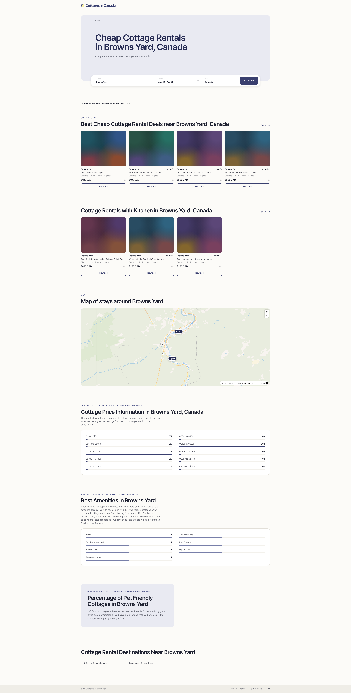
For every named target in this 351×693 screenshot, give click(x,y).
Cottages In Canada (101, 5)
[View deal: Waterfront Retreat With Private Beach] (151, 148)
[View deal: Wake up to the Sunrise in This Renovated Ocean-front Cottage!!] (247, 148)
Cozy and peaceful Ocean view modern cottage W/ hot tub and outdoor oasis (212, 172)
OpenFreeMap (226, 383)
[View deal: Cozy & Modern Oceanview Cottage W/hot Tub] (103, 235)
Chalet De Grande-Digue (92, 172)
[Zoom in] (267, 312)
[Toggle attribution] (267, 383)
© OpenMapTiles (238, 383)
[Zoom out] (267, 316)
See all (265, 125)
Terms (242, 689)
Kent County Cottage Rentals (94, 663)
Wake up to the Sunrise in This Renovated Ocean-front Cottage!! (254, 172)
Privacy (234, 689)
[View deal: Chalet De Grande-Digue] (103, 148)
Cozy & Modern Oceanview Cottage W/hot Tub (102, 259)
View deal (103, 186)
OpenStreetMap (259, 383)
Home (97, 21)
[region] (175, 347)
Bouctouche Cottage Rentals (142, 663)
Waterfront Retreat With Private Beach (146, 172)
